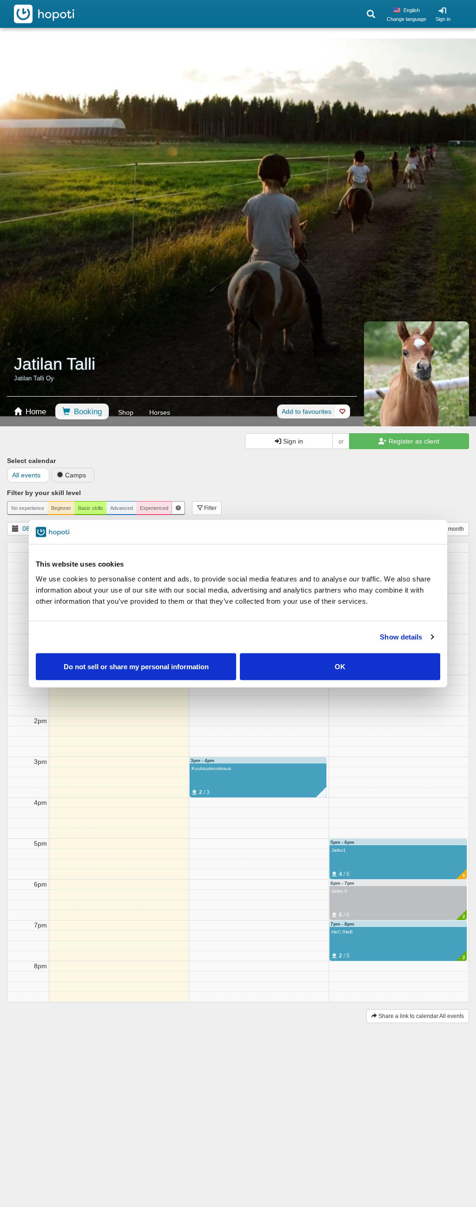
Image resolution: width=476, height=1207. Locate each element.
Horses (159, 412)
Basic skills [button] (90, 508)
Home (34, 411)
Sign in (443, 19)
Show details (401, 637)
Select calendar (31, 460)
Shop (125, 412)
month (456, 529)
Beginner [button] (61, 508)
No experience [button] (27, 508)
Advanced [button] (121, 508)
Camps (75, 475)
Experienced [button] (154, 508)
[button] (178, 508)
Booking (87, 411)
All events (26, 475)
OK (340, 666)
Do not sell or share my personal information (136, 666)
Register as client (413, 441)
